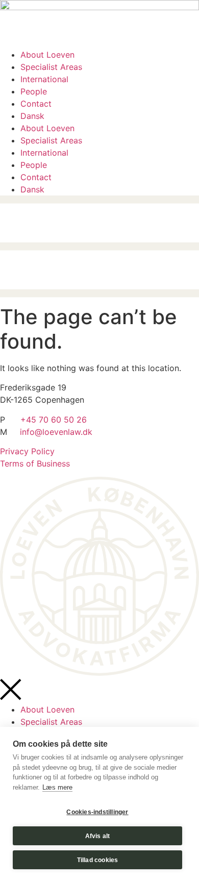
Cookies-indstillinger (97, 812)
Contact (36, 104)
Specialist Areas (51, 67)
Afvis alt (97, 836)
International (44, 79)
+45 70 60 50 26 (53, 419)
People (33, 91)
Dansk (32, 116)
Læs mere (57, 787)
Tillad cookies (97, 860)
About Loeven (47, 55)
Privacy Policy (27, 451)
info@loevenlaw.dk (56, 432)
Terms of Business (35, 463)
